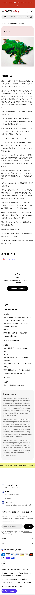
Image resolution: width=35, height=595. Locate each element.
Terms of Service (7, 583)
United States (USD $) (12, 550)
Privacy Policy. (7, 534)
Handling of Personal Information (14, 579)
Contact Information (25, 583)
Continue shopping (17, 288)
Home (3, 24)
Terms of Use (27, 532)
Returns (25, 569)
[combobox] (17, 17)
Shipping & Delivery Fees (10, 569)
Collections (12, 24)
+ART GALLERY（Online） (16, 587)
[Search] (31, 17)
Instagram (10, 259)
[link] (8, 498)
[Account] (28, 11)
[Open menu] (2, 11)
